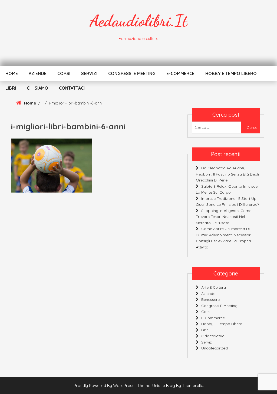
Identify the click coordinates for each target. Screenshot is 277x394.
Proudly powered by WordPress (105, 385)
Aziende (38, 73)
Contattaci (72, 88)
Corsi (63, 73)
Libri (10, 88)
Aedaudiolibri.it (138, 21)
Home (11, 73)
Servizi (89, 73)
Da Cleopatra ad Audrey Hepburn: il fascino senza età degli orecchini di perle (227, 174)
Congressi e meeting (132, 73)
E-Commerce (180, 73)
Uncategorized (214, 348)
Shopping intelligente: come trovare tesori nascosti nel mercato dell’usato (223, 216)
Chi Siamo (37, 88)
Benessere (210, 299)
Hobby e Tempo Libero (231, 73)
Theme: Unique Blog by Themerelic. (170, 385)
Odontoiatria (213, 336)
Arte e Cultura (213, 287)
